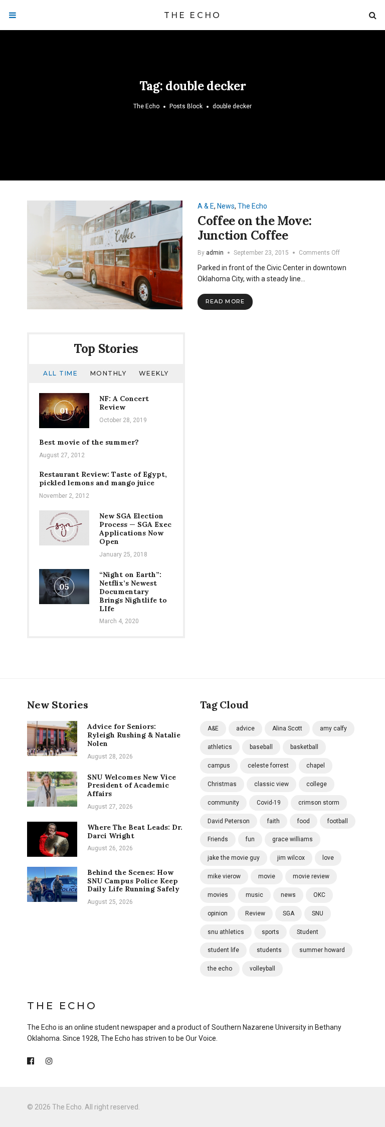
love (328, 857)
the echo (220, 968)
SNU (317, 913)
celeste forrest (268, 765)
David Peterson (229, 821)
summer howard (322, 950)
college (316, 784)
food (303, 821)
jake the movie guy (234, 857)
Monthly (108, 373)
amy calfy (333, 728)
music (254, 894)
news (288, 894)
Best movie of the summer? (89, 442)
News (226, 206)
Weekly (154, 373)
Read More (225, 301)
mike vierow (224, 876)
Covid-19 (269, 802)
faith (273, 821)
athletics (220, 746)
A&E (213, 728)
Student (307, 931)
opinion (218, 913)
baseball (261, 746)
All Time (60, 373)
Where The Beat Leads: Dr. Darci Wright (134, 831)
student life (223, 950)
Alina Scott (287, 728)
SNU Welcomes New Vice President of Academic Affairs (131, 786)
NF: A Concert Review (124, 403)
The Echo (193, 15)
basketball (304, 746)
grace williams (292, 839)
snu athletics (226, 931)
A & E (206, 206)
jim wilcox (291, 857)
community (223, 802)
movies (218, 894)
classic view (271, 784)
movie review (311, 876)
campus (219, 765)
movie (266, 876)
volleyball (262, 968)
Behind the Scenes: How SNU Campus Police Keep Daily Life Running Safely (133, 881)
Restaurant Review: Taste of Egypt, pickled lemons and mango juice (103, 478)
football (337, 821)
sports (270, 931)
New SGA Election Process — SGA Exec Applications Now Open (135, 528)
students (269, 950)
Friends (218, 839)
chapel (315, 765)
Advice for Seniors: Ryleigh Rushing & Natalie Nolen (133, 735)
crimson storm (318, 802)
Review (255, 913)
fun (250, 839)
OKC (319, 894)
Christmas (222, 784)
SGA (288, 913)
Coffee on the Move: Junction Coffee (254, 228)
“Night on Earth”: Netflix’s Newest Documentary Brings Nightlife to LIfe (133, 591)
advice (245, 728)
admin (215, 252)
